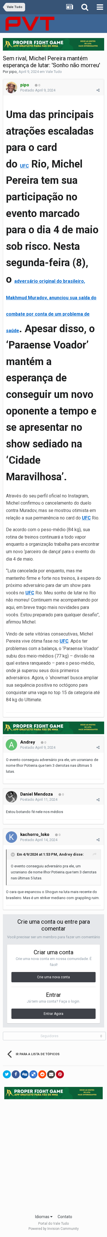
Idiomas (42, 1216)
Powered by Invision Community (54, 1229)
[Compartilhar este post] (98, 90)
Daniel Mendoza (36, 794)
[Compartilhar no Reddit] (42, 1074)
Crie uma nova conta (53, 977)
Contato (65, 1216)
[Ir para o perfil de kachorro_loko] (11, 837)
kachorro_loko (34, 834)
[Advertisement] (53, 1154)
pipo (13, 71)
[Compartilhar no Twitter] (7, 1074)
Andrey (27, 742)
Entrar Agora (53, 1014)
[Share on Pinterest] (60, 1074)
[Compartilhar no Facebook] (16, 1074)
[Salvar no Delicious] (33, 1074)
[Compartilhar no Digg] (25, 1074)
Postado (37, 90)
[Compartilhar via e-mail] (51, 1074)
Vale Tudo (54, 71)
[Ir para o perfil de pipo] (11, 87)
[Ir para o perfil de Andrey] (11, 744)
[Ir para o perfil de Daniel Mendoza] (11, 796)
